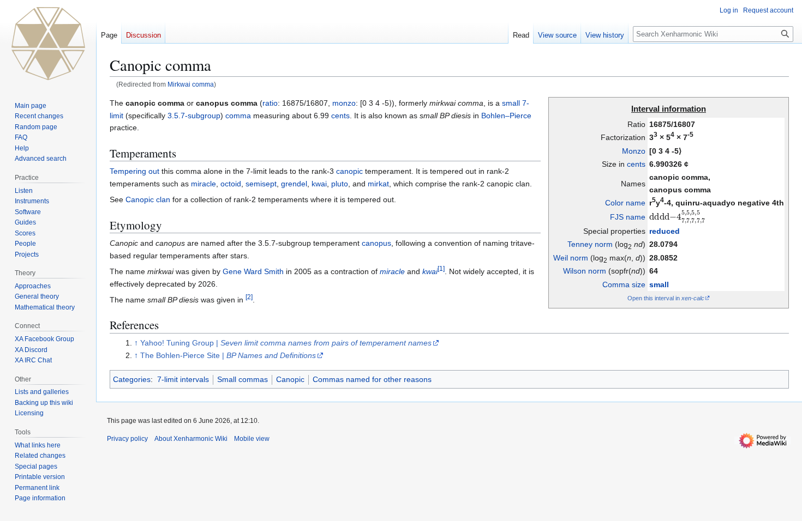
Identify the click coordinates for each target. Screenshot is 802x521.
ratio (270, 103)
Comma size (623, 284)
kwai (319, 183)
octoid (230, 183)
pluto (339, 183)
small (659, 284)
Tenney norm (590, 244)
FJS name (627, 217)
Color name (625, 202)
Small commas (242, 379)
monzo (344, 103)
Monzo (633, 151)
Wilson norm (584, 270)
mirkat (378, 183)
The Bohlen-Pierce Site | (228, 355)
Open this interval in (665, 298)
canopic (349, 171)
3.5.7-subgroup (193, 115)
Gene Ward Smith (253, 271)
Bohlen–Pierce (506, 115)
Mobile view (252, 439)
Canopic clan (147, 199)
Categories (132, 379)
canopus (376, 243)
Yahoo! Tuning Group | (286, 342)
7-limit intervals (183, 379)
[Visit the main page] (48, 43)
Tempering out (134, 171)
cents (636, 164)
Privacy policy (127, 439)
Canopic (290, 379)
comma (238, 115)
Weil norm (570, 257)
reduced (664, 231)
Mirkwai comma (190, 84)
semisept (261, 183)
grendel (294, 183)
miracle (203, 183)
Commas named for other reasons (372, 379)
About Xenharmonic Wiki (191, 439)
